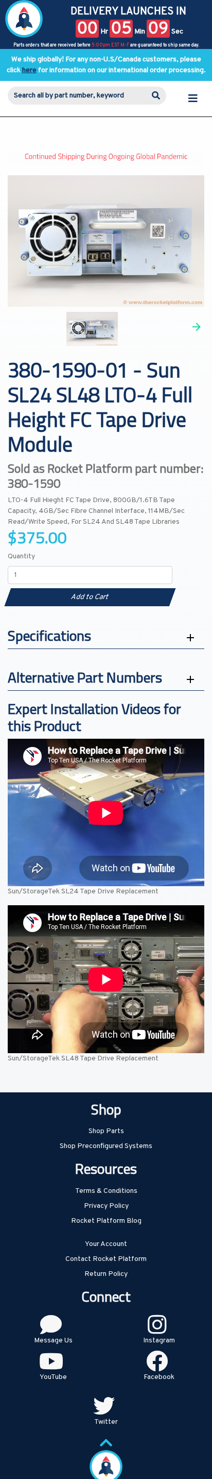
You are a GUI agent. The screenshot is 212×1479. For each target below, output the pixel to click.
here (29, 70)
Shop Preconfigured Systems (106, 1146)
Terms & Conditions (106, 1191)
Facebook (159, 1377)
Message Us (53, 1340)
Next (196, 327)
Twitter (106, 1422)
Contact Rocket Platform (106, 1259)
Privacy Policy (106, 1206)
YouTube (53, 1377)
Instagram (159, 1340)
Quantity (21, 556)
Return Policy (106, 1274)
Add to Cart (89, 597)
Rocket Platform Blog (106, 1221)
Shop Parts (106, 1131)
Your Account (106, 1244)
